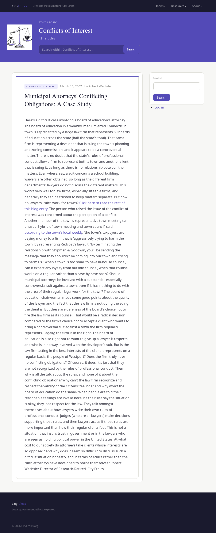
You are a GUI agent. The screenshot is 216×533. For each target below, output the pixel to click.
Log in (159, 107)
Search (131, 49)
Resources (178, 6)
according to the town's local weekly (53, 232)
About (197, 6)
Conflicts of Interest (41, 86)
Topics (160, 6)
